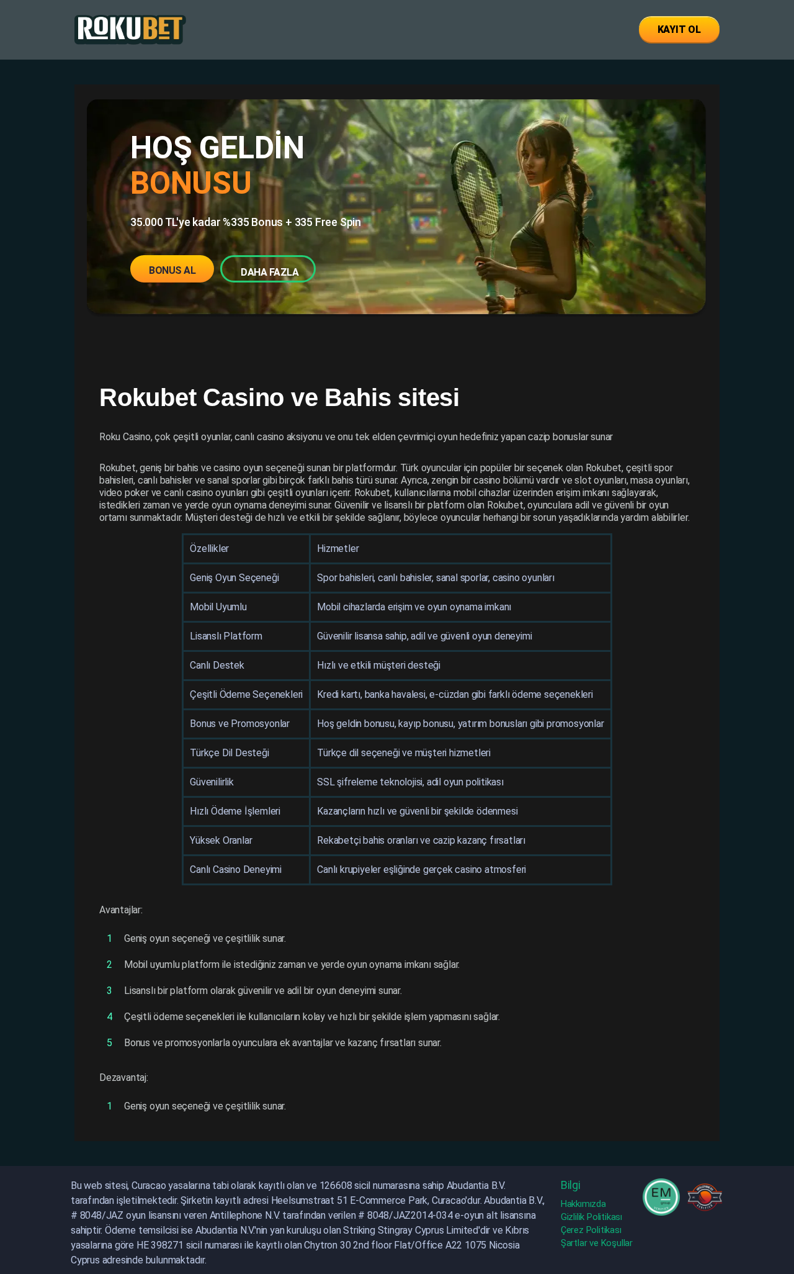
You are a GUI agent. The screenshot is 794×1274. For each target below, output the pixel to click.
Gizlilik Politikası (591, 1216)
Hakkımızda (583, 1203)
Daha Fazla (269, 272)
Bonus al (172, 270)
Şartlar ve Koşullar (597, 1243)
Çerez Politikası (591, 1230)
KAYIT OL (679, 29)
